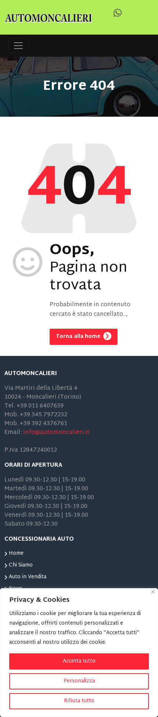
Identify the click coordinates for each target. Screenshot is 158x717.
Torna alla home (79, 336)
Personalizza (79, 681)
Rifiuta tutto (79, 701)
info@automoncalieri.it (56, 432)
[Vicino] (153, 591)
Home (16, 553)
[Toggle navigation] (18, 45)
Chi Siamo (21, 565)
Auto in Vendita (27, 577)
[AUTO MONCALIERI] (48, 17)
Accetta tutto (79, 661)
